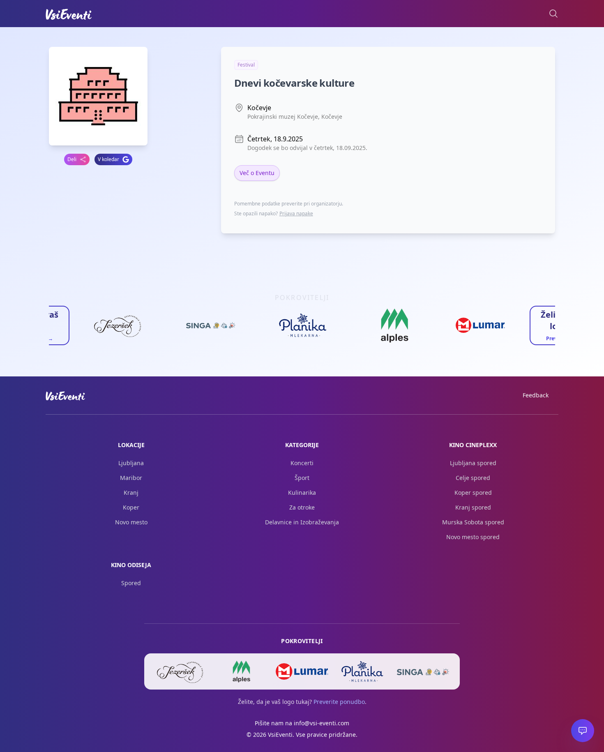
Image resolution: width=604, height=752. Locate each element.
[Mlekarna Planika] (363, 671)
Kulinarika (302, 492)
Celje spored (473, 478)
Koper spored (473, 492)
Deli (71, 159)
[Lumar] (302, 671)
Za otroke (302, 507)
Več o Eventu (257, 173)
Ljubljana (131, 463)
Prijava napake (296, 213)
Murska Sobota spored (473, 522)
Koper (131, 507)
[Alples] (241, 671)
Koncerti (302, 463)
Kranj (131, 492)
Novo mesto (131, 522)
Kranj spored (473, 507)
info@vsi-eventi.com (321, 723)
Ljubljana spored (473, 463)
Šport (302, 478)
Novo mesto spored (473, 537)
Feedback (536, 395)
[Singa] (423, 671)
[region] (302, 328)
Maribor (131, 478)
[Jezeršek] (181, 671)
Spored (131, 583)
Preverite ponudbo (339, 702)
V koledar (108, 159)
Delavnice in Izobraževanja (302, 522)
